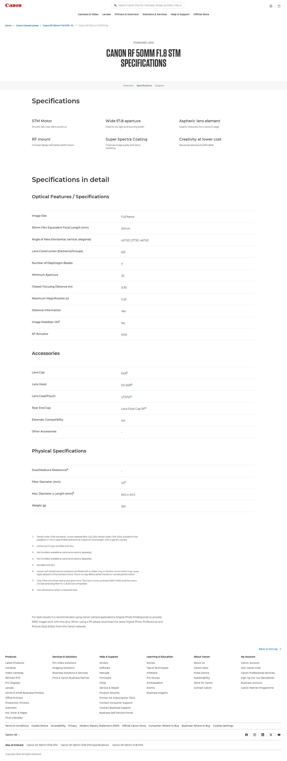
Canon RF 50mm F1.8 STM (127, 745)
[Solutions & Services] (168, 14)
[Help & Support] (191, 14)
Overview (128, 85)
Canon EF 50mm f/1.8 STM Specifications (85, 745)
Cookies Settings (223, 725)
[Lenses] (112, 14)
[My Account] (271, 6)
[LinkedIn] (262, 734)
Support (159, 85)
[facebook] (246, 734)
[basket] (279, 6)
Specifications (144, 85)
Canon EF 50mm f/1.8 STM (42, 745)
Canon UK (11, 734)
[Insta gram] (254, 734)
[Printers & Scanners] (140, 14)
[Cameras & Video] (99, 14)
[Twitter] (271, 734)
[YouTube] (279, 734)
